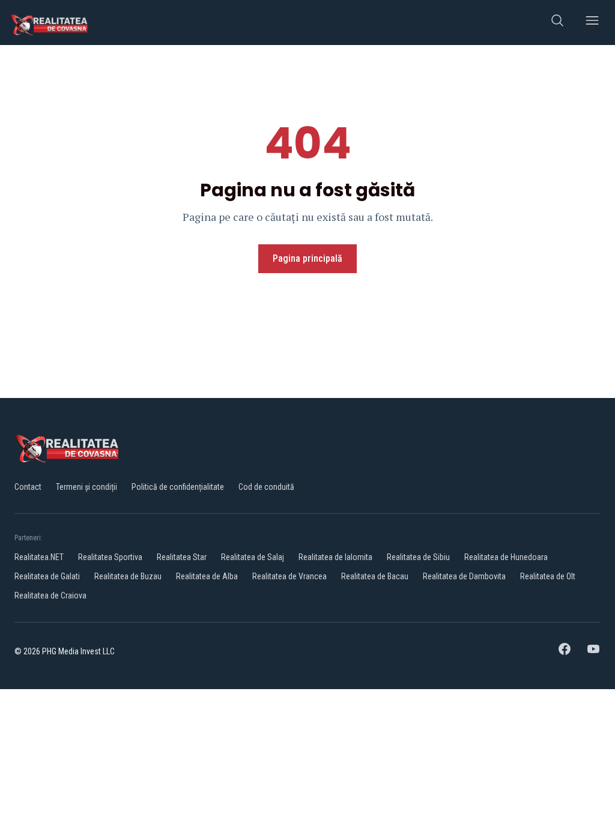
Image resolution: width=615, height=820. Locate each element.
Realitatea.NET (39, 557)
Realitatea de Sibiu (418, 557)
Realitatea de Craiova (50, 595)
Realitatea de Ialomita (335, 557)
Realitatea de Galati (47, 576)
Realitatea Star (182, 557)
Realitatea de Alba (207, 576)
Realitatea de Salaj (252, 557)
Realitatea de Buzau (128, 576)
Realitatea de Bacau (374, 576)
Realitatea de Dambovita (464, 576)
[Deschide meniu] (592, 22)
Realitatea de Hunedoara (506, 557)
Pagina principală (307, 258)
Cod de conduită (266, 487)
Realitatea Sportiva (110, 557)
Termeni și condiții (86, 487)
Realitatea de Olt (547, 576)
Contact (27, 487)
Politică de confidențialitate (178, 487)
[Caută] (557, 22)
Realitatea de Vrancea (289, 576)
